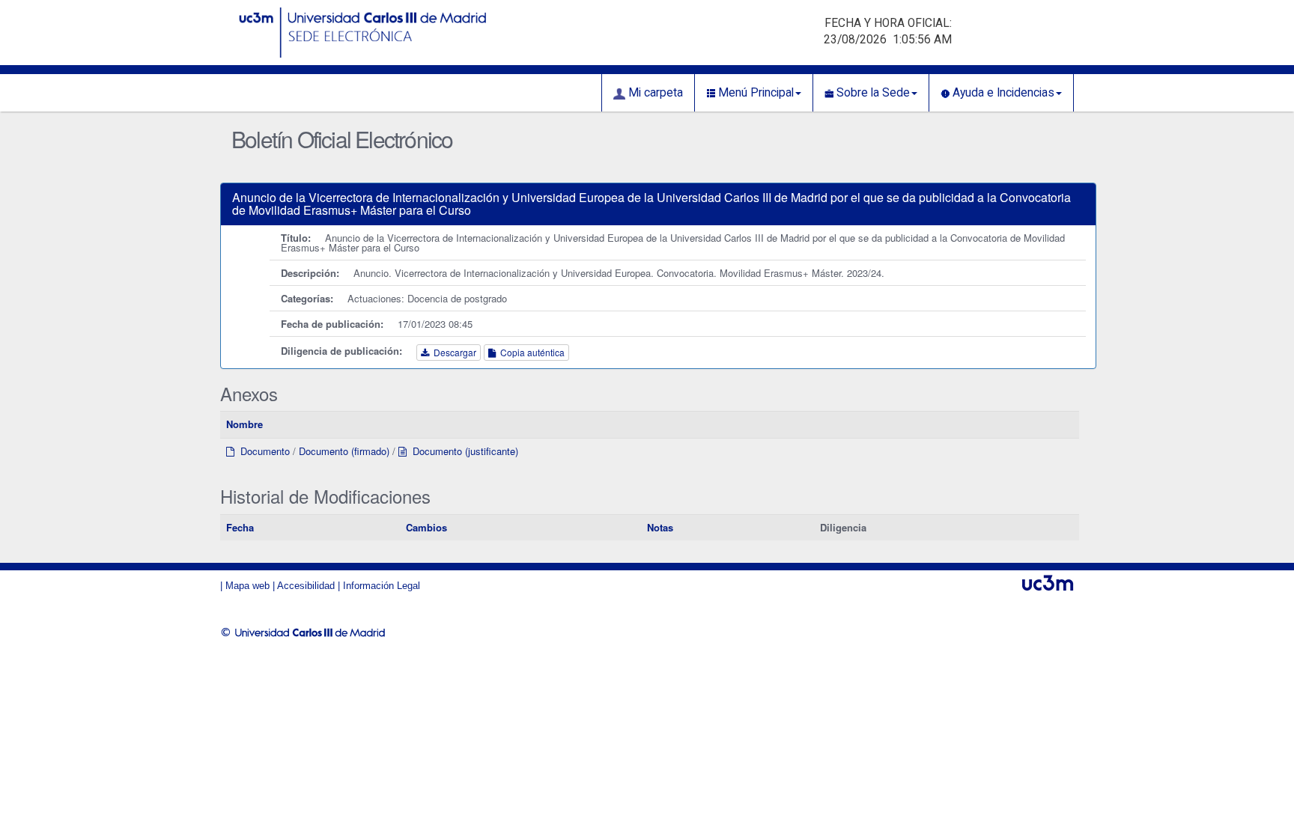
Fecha (240, 527)
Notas (660, 527)
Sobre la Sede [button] (871, 93)
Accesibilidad (306, 585)
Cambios (426, 527)
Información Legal (381, 585)
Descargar (452, 352)
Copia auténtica (530, 352)
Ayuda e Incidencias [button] (1002, 93)
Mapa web (247, 585)
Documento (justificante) (462, 451)
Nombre (244, 424)
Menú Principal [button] (754, 93)
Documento (262, 451)
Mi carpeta (654, 93)
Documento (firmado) (344, 451)
